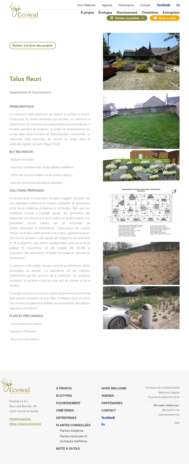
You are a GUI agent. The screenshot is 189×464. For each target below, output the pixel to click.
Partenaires (126, 5)
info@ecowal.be (20, 419)
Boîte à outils (167, 18)
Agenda (107, 5)
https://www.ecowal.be (25, 424)
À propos (87, 12)
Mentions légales (169, 392)
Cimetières (150, 12)
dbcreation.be (170, 410)
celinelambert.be (169, 414)
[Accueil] (23, 17)
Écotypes (105, 12)
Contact (145, 5)
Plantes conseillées (127, 18)
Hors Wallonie (86, 5)
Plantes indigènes (72, 430)
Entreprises (171, 12)
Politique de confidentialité (163, 387)
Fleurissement (127, 12)
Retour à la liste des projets (33, 45)
